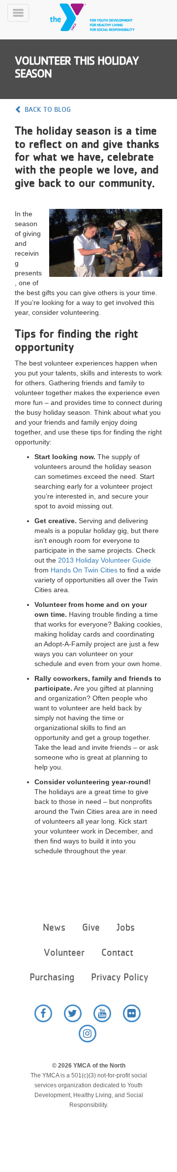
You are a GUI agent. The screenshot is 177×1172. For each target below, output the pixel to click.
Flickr (132, 1013)
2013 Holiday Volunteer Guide (104, 560)
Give (91, 927)
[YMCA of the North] (104, 17)
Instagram (87, 1033)
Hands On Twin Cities (84, 570)
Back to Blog (48, 109)
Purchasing (52, 977)
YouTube (102, 1013)
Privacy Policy (119, 977)
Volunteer (64, 952)
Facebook (43, 1013)
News (54, 927)
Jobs (126, 927)
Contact (117, 952)
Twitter (73, 1013)
